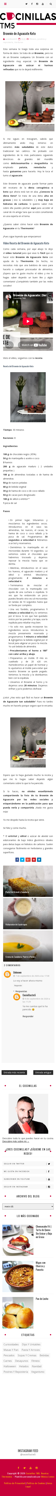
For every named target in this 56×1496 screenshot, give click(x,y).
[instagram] (36, 1467)
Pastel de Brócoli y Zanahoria (17, 892)
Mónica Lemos (47, 1476)
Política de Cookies (36, 1483)
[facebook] (18, 1467)
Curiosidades (11, 1344)
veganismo (37, 1372)
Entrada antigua (43, 1072)
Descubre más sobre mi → (15, 1141)
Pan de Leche (42, 1299)
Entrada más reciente (14, 1072)
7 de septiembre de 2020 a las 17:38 (32, 975)
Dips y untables (31, 1344)
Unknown (17, 972)
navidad (36, 1366)
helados (24, 1366)
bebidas (44, 1355)
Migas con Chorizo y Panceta (40, 1266)
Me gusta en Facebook (17, 1171)
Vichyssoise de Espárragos (16, 924)
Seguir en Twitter (14, 1164)
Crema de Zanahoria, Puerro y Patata (20, 956)
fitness (33, 39)
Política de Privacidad (14, 1483)
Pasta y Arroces (31, 1350)
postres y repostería (16, 1372)
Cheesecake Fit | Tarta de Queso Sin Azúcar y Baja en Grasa (44, 1232)
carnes (8, 1361)
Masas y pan (11, 1350)
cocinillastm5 (29, 995)
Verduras (18, 42)
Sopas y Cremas (27, 1355)
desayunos (21, 1361)
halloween (10, 1366)
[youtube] (30, 1467)
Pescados (9, 1355)
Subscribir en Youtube (17, 1179)
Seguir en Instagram (16, 1187)
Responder (18, 985)
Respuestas (21, 991)
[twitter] (24, 1467)
